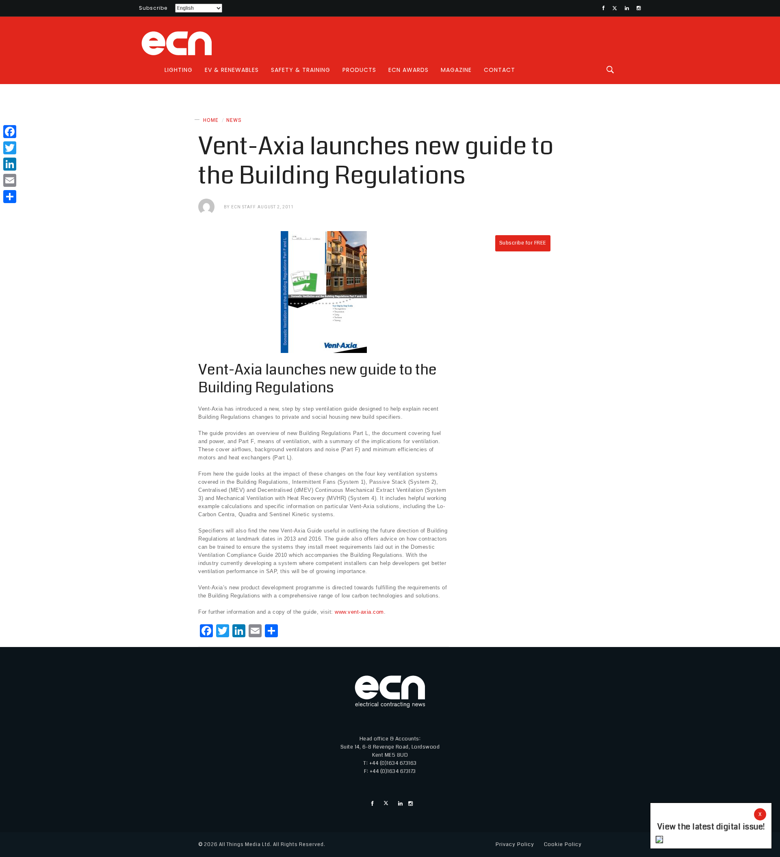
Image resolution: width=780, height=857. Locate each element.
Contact (499, 70)
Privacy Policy (515, 844)
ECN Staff (243, 207)
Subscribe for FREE (522, 243)
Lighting (179, 70)
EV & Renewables (232, 70)
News (233, 120)
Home (211, 120)
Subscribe (153, 7)
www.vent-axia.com (359, 612)
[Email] (10, 180)
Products (359, 70)
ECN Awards (408, 70)
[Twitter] (10, 148)
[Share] (10, 196)
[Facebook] (10, 131)
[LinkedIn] (10, 164)
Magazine (456, 70)
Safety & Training (300, 70)
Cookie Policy (563, 844)
